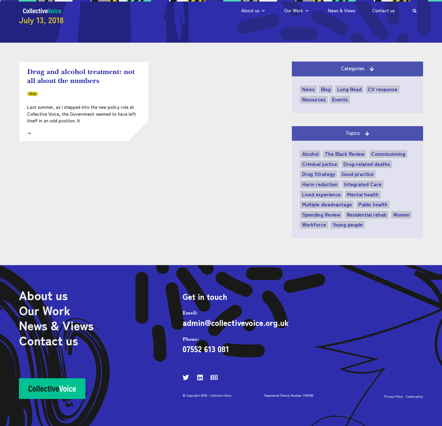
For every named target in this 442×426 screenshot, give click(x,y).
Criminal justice (319, 164)
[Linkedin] (200, 377)
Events (340, 99)
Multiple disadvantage (327, 204)
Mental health (363, 194)
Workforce (314, 224)
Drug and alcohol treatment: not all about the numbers (81, 76)
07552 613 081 (206, 348)
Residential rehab (366, 214)
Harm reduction (320, 184)
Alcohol (310, 153)
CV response (382, 89)
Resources (314, 99)
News (308, 89)
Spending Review (321, 214)
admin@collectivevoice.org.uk (236, 322)
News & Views (341, 10)
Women (401, 214)
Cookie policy (414, 396)
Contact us (383, 10)
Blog (326, 89)
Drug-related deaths (367, 164)
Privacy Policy (393, 396)
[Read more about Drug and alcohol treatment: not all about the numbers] (29, 133)
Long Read (349, 89)
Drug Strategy (318, 174)
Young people (348, 224)
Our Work (293, 10)
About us (250, 10)
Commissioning (388, 153)
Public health (373, 204)
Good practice (357, 174)
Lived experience (321, 194)
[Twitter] (186, 377)
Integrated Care (362, 184)
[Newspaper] (214, 377)
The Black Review (344, 153)
